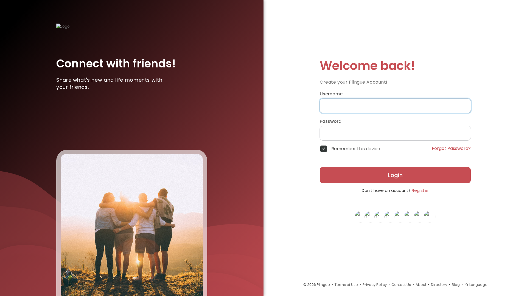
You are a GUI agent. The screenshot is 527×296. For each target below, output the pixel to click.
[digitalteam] (410, 216)
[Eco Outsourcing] (371, 216)
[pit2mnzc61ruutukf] (380, 216)
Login (395, 175)
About (421, 284)
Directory (439, 284)
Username (331, 94)
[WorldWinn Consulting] (430, 216)
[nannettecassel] (361, 216)
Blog (456, 284)
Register (420, 190)
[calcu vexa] (390, 216)
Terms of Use (346, 284)
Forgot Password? (451, 149)
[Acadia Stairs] (400, 216)
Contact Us (401, 284)
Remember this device (355, 149)
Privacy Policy (375, 284)
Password (330, 121)
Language (478, 284)
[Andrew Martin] (420, 216)
